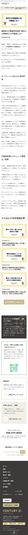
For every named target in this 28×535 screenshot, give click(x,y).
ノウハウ (5, 478)
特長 (4, 469)
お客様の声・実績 (8, 481)
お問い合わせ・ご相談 (11, 505)
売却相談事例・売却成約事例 (9, 7)
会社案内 (5, 487)
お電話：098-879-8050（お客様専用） (11, 517)
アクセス (5, 491)
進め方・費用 (7, 475)
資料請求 (7, 500)
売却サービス (7, 472)
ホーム (2, 7)
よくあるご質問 (18, 491)
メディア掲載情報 (19, 494)
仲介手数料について (7, 494)
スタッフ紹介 (7, 484)
